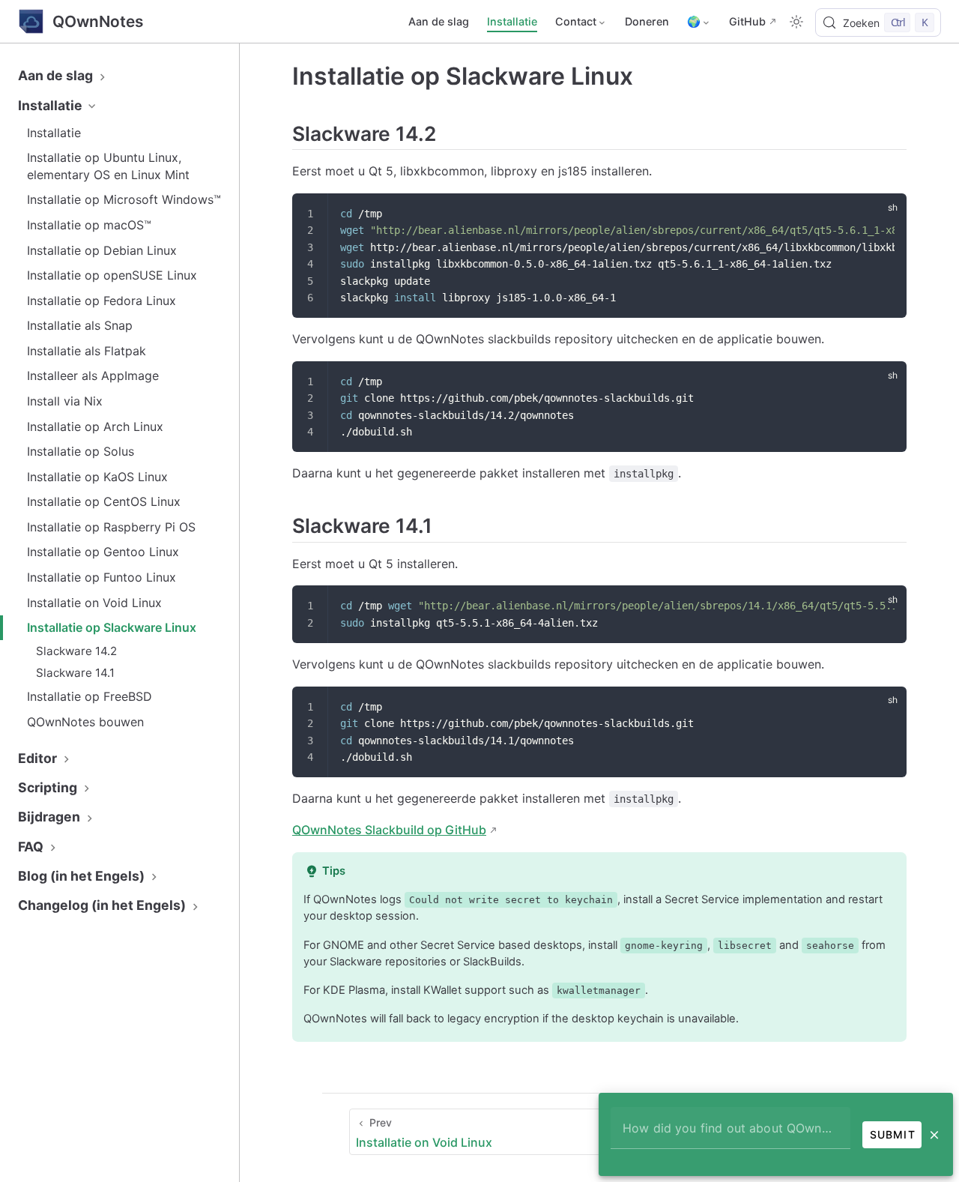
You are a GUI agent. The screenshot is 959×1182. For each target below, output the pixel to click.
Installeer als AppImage (93, 375)
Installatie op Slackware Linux (111, 627)
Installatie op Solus (80, 451)
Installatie (512, 21)
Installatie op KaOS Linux (97, 476)
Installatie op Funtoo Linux (101, 577)
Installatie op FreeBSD (89, 696)
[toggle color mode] (796, 21)
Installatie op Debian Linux (102, 250)
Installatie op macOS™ (89, 224)
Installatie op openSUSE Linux (112, 275)
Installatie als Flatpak (86, 350)
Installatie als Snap (80, 325)
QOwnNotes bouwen (85, 721)
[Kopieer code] (886, 214)
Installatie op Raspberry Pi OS (111, 526)
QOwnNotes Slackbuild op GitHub (389, 829)
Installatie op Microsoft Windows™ (124, 199)
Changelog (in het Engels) (103, 905)
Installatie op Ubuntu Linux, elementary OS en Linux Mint (108, 165)
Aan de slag (438, 21)
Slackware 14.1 (75, 673)
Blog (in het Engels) (83, 876)
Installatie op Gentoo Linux (103, 551)
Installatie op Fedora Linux (101, 300)
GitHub (747, 21)
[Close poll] (934, 1134)
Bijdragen (50, 816)
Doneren (647, 21)
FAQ (32, 846)
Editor (39, 758)
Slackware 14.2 (76, 651)
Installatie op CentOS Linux (104, 501)
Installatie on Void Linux (94, 602)
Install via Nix (65, 401)
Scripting (49, 787)
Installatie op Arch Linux (95, 426)
